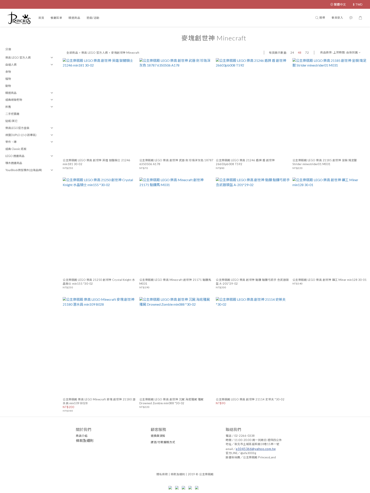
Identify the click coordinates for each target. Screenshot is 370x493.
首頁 (41, 17)
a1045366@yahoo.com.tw (256, 449)
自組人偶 (10, 64)
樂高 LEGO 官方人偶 (18, 57)
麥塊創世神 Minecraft (125, 52)
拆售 (8, 106)
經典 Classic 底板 (15, 149)
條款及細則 (85, 440)
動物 (8, 85)
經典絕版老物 (13, 99)
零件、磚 (10, 142)
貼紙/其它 (11, 121)
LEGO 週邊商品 (14, 156)
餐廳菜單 (56, 17)
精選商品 (74, 17)
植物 (8, 78)
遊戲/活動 (93, 17)
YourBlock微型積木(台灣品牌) (23, 170)
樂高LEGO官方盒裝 (17, 128)
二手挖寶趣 (12, 113)
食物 (8, 71)
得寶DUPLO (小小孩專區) (20, 135)
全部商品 (72, 52)
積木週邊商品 (13, 163)
